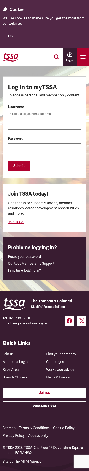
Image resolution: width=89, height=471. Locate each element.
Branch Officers (15, 377)
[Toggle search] (57, 57)
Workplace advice (60, 370)
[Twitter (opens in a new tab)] (81, 321)
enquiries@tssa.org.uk (30, 323)
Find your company (61, 354)
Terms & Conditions (34, 428)
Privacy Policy (14, 436)
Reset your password (24, 257)
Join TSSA (16, 222)
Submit (19, 166)
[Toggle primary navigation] (83, 57)
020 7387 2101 (19, 318)
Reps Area (11, 370)
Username (16, 107)
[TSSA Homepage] (11, 57)
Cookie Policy (64, 428)
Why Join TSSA (44, 406)
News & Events (58, 377)
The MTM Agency (27, 461)
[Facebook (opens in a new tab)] (69, 321)
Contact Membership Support (31, 263)
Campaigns (55, 362)
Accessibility (38, 436)
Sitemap (9, 428)
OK (10, 36)
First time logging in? (24, 270)
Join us (8, 354)
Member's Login (15, 362)
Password (15, 138)
